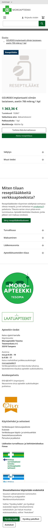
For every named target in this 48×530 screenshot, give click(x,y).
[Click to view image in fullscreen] (24, 71)
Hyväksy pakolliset (31, 519)
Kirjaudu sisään (31, 17)
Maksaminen (10, 237)
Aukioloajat (6, 2)
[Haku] (42, 23)
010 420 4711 (7, 380)
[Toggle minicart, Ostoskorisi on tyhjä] (43, 17)
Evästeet (5, 429)
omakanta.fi (38, 206)
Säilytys (7, 152)
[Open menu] (5, 17)
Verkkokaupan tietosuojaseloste (16, 427)
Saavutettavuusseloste (12, 435)
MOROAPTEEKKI (21, 9)
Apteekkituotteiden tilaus (16, 252)
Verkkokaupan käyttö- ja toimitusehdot (19, 432)
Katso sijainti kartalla (11, 335)
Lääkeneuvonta (11, 245)
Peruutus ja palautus (11, 438)
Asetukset (9, 525)
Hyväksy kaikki (11, 519)
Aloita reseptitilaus (24, 135)
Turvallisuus (10, 230)
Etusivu (5, 37)
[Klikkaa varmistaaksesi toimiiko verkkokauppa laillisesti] (24, 460)
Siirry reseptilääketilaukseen (16, 220)
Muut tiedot (10, 159)
